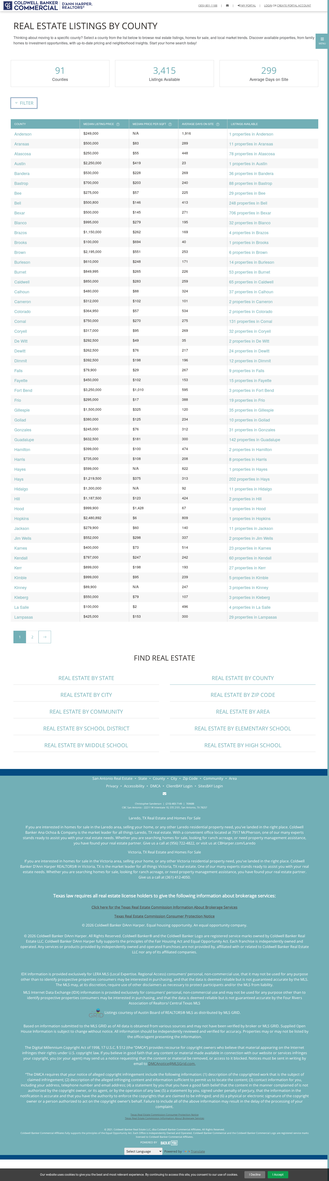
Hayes (20, 469)
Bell (17, 203)
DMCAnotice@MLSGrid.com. (172, 1063)
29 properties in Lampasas (253, 617)
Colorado (22, 311)
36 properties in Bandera (251, 173)
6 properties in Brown (248, 252)
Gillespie (22, 410)
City (174, 778)
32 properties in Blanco (250, 222)
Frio (17, 400)
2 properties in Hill (245, 498)
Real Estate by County (243, 678)
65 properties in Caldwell (251, 282)
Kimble (20, 577)
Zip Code (190, 778)
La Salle (21, 607)
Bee (17, 193)
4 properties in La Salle (250, 607)
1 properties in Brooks (249, 242)
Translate (198, 1151)
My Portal (248, 5)
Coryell (20, 331)
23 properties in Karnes (250, 548)
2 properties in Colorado (250, 311)
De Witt (21, 341)
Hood (19, 508)
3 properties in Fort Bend (251, 390)
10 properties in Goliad (249, 420)
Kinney (20, 587)
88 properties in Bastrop (250, 183)
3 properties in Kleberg (249, 597)
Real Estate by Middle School (86, 745)
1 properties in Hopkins (250, 518)
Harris (19, 459)
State (142, 778)
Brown (20, 252)
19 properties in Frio (247, 400)
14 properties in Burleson (251, 262)
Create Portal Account (294, 5)
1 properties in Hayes (248, 469)
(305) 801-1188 (207, 5)
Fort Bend (23, 390)
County (159, 778)
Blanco (20, 222)
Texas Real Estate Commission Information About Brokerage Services (164, 1118)
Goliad (20, 420)
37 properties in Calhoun (251, 291)
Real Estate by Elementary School (242, 728)
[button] (322, 41)
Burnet (20, 272)
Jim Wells (22, 538)
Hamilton (22, 449)
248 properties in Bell (248, 203)
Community (213, 778)
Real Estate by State (86, 678)
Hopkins (21, 518)
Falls (18, 370)
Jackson (21, 528)
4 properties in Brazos (249, 232)
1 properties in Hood (247, 508)
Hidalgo (21, 489)
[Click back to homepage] (46, 5)
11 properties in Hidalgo (250, 489)
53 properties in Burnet (249, 272)
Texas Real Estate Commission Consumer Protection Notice (164, 916)
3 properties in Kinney (248, 587)
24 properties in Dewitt (249, 351)
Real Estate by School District (86, 728)
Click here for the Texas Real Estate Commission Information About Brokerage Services (164, 907)
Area (233, 778)
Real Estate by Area (243, 711)
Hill (17, 498)
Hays (19, 479)
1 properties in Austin (248, 163)
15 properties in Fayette (250, 380)
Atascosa (22, 153)
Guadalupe (24, 439)
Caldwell (22, 282)
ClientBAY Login (179, 786)
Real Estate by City (86, 694)
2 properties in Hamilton (250, 449)
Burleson (22, 262)
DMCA (155, 786)
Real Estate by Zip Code (243, 694)
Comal (20, 321)
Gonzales (22, 429)
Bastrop (21, 183)
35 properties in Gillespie (251, 410)
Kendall (21, 558)
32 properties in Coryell (250, 331)
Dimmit (20, 360)
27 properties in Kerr (247, 567)
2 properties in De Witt (249, 341)
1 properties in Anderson (251, 134)
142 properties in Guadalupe (254, 439)
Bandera (22, 173)
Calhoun (21, 291)
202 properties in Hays (249, 479)
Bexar (19, 213)
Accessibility (134, 786)
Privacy (112, 786)
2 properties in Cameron (251, 301)
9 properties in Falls (246, 370)
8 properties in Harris (248, 459)
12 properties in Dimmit (250, 360)
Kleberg (21, 597)
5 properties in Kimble (248, 577)
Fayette (21, 380)
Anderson (23, 134)
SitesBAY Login (210, 786)
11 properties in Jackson (251, 528)
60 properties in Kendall (250, 558)
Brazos (20, 232)
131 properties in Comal (250, 321)
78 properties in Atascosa (252, 153)
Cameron (22, 301)
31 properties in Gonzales (252, 429)
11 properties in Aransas (251, 144)
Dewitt (20, 351)
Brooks (20, 242)
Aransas (21, 144)
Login (268, 5)
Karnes (20, 548)
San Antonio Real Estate (112, 778)
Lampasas (23, 617)
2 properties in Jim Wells (251, 538)
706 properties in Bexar (250, 213)
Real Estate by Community (86, 711)
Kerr (18, 567)
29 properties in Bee (247, 193)
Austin (20, 163)
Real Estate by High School (242, 745)
